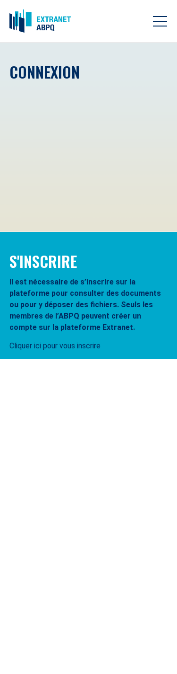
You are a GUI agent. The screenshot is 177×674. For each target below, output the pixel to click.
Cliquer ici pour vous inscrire (55, 345)
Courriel (27, 99)
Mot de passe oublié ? (137, 209)
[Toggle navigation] (160, 21)
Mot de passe (36, 137)
